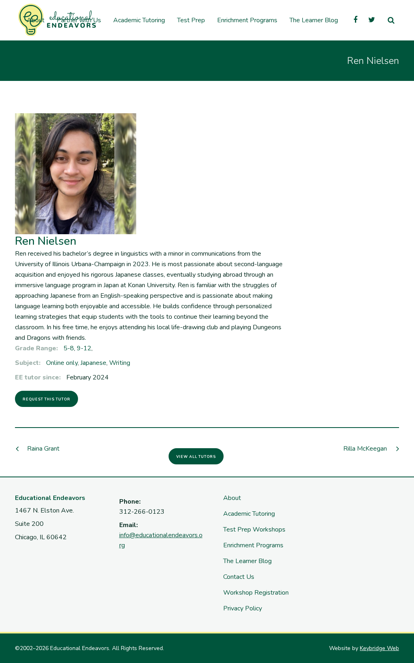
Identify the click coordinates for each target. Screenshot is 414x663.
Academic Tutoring (249, 513)
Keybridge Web (379, 648)
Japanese (93, 362)
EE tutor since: (38, 377)
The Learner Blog (247, 561)
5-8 (68, 348)
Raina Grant (43, 448)
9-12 (84, 348)
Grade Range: (36, 348)
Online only (62, 362)
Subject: (27, 362)
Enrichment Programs (253, 545)
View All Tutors (196, 456)
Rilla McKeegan (365, 448)
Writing (119, 362)
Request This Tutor (46, 399)
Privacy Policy (242, 608)
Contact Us (238, 576)
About (232, 498)
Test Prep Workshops (254, 529)
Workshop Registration (256, 592)
